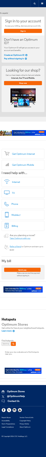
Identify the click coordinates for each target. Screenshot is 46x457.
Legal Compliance (8, 427)
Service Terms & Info (26, 417)
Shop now (23, 83)
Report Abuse (6, 417)
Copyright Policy (25, 421)
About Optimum (25, 427)
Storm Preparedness (8, 424)
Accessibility (6, 421)
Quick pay (22, 270)
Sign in (23, 31)
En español (4, 13)
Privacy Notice (24, 424)
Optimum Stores (15, 324)
